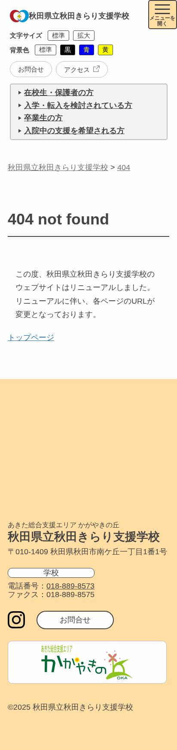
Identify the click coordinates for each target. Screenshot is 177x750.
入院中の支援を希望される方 (74, 130)
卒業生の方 (43, 118)
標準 (58, 35)
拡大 (83, 35)
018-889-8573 (70, 586)
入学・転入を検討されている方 (78, 105)
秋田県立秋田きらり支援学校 (79, 16)
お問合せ (31, 69)
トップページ (31, 337)
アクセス (77, 69)
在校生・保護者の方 (59, 92)
